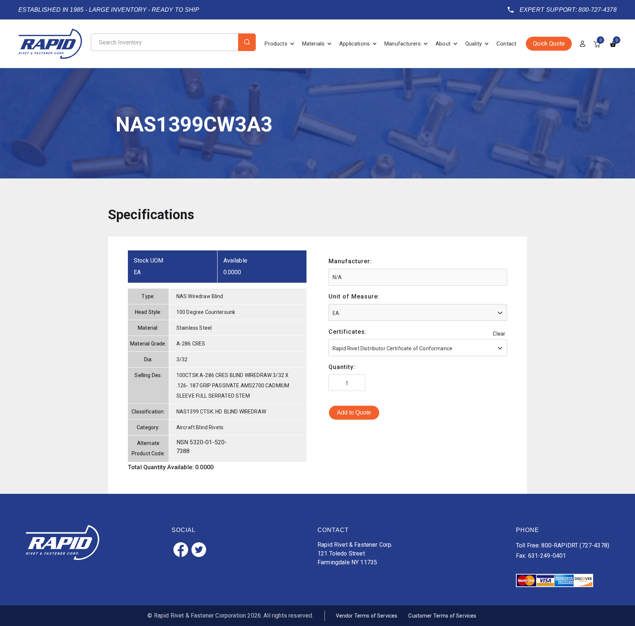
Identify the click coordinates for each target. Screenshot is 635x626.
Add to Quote (354, 412)
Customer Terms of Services (442, 616)
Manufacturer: (350, 261)
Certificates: (348, 331)
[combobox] (418, 312)
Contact (506, 43)
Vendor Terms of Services (367, 616)
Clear (499, 334)
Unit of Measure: (354, 296)
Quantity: (342, 366)
